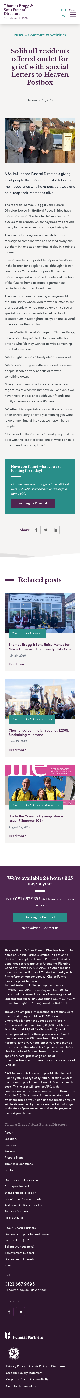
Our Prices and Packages (21, 1180)
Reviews (10, 1151)
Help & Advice (14, 1217)
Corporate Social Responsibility (27, 1379)
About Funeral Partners (20, 1228)
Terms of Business (17, 1211)
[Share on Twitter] (46, 530)
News (8, 1265)
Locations (11, 1138)
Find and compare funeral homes (27, 1234)
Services (10, 1145)
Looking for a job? (17, 1240)
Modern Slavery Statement (24, 1372)
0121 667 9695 (20, 488)
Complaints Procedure (21, 1386)
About (9, 1132)
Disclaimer (58, 1366)
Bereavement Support (19, 1253)
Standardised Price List (20, 1192)
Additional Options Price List (24, 1205)
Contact (10, 1170)
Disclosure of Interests (20, 1259)
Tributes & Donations (19, 1163)
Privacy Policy (15, 1366)
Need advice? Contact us (40, 928)
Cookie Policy (38, 1366)
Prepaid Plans (14, 1157)
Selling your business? (20, 1246)
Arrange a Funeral (33, 503)
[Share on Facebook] (36, 530)
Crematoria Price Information (24, 1199)
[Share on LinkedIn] (55, 530)
